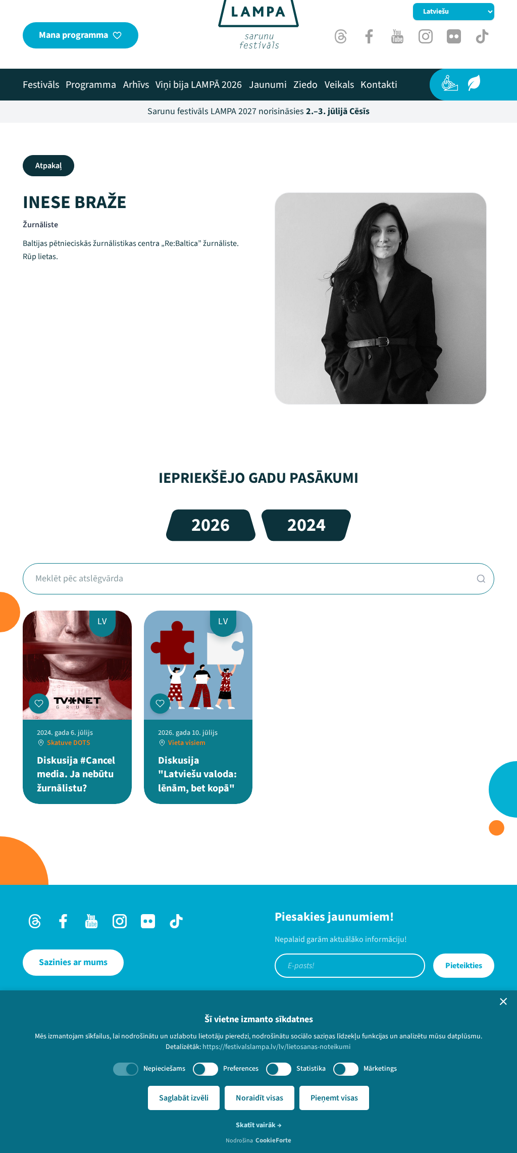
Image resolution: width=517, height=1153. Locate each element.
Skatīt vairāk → (259, 1125)
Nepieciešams (164, 1069)
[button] (503, 1001)
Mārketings (380, 1069)
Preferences (240, 1069)
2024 (306, 525)
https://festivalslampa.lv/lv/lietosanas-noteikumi (276, 1047)
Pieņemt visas (334, 1098)
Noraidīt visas (259, 1098)
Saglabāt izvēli (184, 1098)
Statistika (311, 1069)
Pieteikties (463, 965)
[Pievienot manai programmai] (39, 703)
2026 (210, 525)
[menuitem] (41, 84)
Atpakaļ (48, 165)
